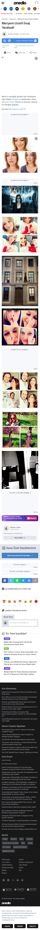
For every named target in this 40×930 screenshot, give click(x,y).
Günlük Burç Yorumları (10, 843)
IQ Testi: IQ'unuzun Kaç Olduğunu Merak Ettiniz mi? (19, 829)
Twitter (5, 839)
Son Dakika (6, 847)
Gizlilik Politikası (7, 865)
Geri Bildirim (6, 862)
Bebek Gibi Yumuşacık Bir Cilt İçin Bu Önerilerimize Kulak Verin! (18, 643)
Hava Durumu (6, 760)
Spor (6, 648)
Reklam (4, 870)
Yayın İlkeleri (23, 865)
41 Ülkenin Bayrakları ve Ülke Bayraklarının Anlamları (19, 820)
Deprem (13, 839)
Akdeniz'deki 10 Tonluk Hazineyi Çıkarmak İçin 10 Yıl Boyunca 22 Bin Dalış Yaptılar (20, 673)
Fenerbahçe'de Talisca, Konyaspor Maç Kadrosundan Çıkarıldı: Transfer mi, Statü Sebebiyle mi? (19, 714)
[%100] (17, 9)
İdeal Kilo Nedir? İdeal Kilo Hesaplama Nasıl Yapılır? (19, 807)
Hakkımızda (6, 859)
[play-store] (20, 890)
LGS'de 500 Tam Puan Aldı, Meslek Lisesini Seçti (18, 739)
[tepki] (4, 601)
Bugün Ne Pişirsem (20, 847)
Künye (21, 867)
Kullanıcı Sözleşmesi (26, 862)
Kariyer (21, 859)
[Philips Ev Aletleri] (5, 9)
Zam (21, 839)
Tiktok (30, 843)
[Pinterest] (22, 880)
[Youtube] (18, 880)
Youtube (29, 839)
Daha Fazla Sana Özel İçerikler (18, 555)
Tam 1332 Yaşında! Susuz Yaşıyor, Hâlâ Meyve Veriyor (20, 752)
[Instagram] (4, 880)
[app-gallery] (32, 890)
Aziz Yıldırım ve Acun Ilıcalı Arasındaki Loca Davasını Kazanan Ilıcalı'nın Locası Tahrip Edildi (21, 653)
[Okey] (11, 9)
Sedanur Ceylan (19, 34)
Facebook (16, 99)
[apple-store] (8, 890)
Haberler (5, 19)
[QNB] (23, 9)
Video (7, 658)
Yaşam (7, 638)
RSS (20, 870)
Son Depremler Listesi (9, 764)
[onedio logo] (19, 903)
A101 (23, 843)
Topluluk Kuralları (7, 867)
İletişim (4, 873)
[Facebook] (8, 880)
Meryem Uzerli (8, 102)
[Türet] (29, 9)
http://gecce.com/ (15, 109)
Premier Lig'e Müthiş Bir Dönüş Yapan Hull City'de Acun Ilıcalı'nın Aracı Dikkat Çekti (20, 663)
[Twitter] (13, 880)
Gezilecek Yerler (8, 851)
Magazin (13, 19)
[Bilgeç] (35, 9)
